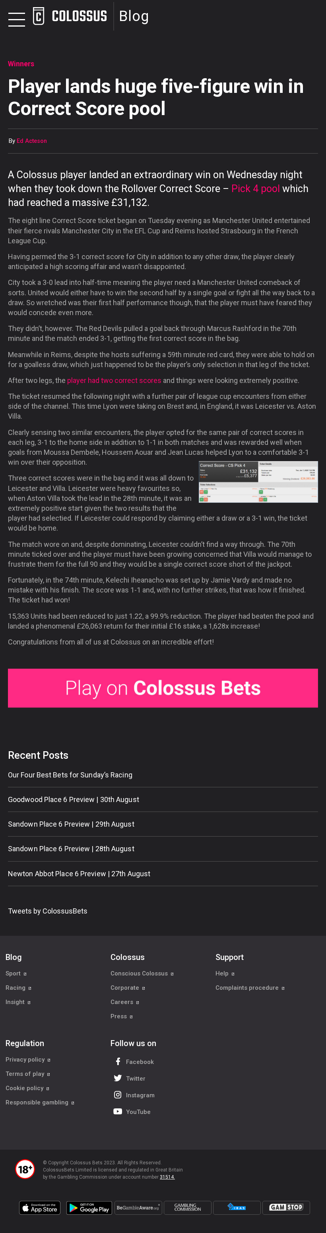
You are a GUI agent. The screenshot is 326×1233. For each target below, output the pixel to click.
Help (222, 973)
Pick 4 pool (255, 188)
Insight (16, 1002)
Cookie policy (25, 1088)
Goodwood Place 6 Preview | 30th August (73, 799)
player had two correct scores (114, 380)
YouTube (138, 1112)
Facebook (140, 1062)
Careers (123, 1002)
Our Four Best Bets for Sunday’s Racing (70, 775)
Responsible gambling (38, 1102)
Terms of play (26, 1073)
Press (119, 1016)
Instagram (140, 1095)
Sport (14, 973)
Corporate (126, 987)
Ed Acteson (32, 141)
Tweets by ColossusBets (47, 911)
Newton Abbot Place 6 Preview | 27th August (79, 873)
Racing (16, 987)
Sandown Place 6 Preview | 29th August (71, 824)
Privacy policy (26, 1059)
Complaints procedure (247, 987)
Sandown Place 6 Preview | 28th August (71, 848)
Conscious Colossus (140, 973)
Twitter (136, 1078)
